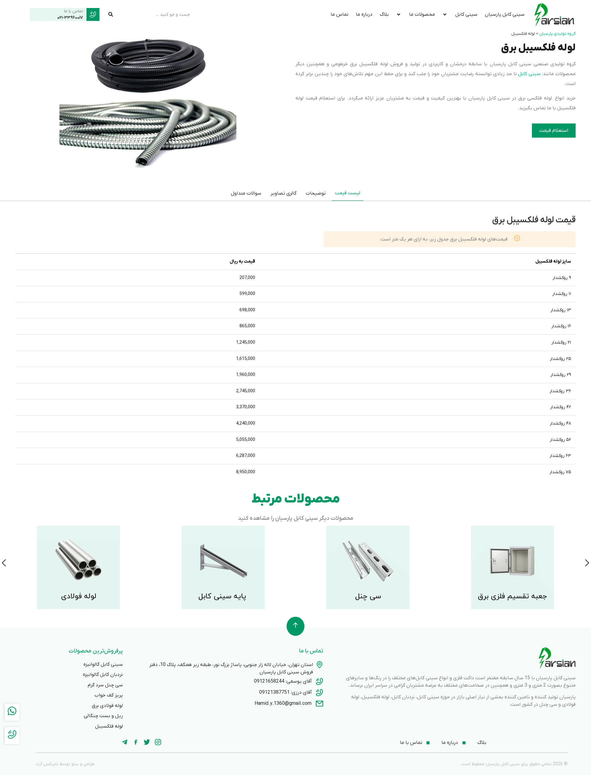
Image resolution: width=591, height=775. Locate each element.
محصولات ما (422, 14)
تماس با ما (73, 11)
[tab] (347, 193)
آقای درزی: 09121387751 (285, 692)
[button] (4, 563)
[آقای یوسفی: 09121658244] (319, 681)
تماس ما (339, 14)
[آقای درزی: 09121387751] (319, 692)
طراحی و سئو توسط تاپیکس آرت (65, 764)
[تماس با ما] (92, 14)
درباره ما (364, 14)
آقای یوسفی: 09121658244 (283, 681)
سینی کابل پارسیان (505, 14)
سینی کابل (466, 14)
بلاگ (384, 14)
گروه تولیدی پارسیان (557, 33)
